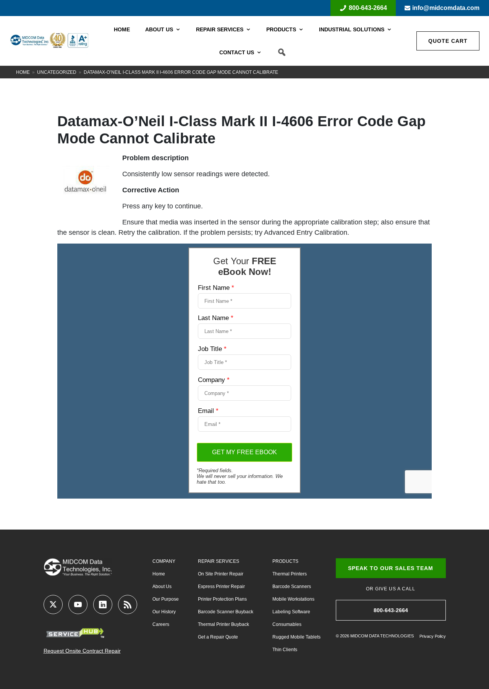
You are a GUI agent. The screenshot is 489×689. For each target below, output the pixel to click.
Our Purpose (165, 599)
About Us (159, 29)
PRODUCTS (285, 561)
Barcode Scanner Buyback (225, 611)
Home (122, 29)
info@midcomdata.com (445, 8)
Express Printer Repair (221, 586)
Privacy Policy (432, 636)
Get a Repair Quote (218, 637)
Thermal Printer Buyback (223, 624)
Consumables (286, 624)
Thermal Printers (289, 574)
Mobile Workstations (293, 599)
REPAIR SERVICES (218, 561)
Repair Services (219, 29)
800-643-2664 (368, 8)
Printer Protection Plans (222, 599)
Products (281, 29)
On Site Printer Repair (220, 574)
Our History (164, 611)
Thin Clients (284, 649)
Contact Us (236, 52)
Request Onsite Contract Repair (82, 651)
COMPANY (163, 561)
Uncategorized (56, 72)
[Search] (281, 52)
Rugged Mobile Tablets (296, 637)
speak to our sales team (390, 568)
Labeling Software (291, 611)
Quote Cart (448, 41)
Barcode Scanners (291, 586)
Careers (160, 624)
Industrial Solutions (351, 29)
